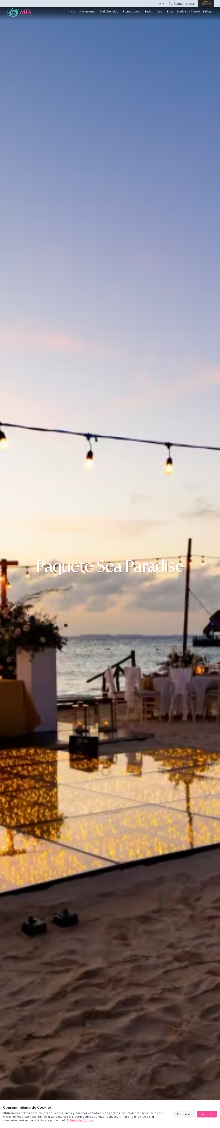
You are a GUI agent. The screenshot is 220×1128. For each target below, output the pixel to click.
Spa (159, 11)
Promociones (131, 11)
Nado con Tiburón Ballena (195, 11)
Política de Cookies (80, 1120)
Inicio (71, 11)
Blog (170, 11)
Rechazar (183, 1114)
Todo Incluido (109, 11)
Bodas (149, 11)
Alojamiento (87, 11)
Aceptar (207, 1114)
